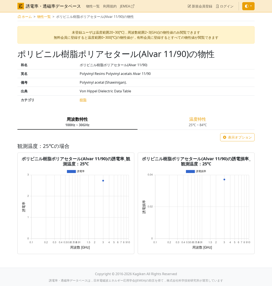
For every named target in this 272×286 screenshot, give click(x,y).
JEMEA (125, 6)
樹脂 (83, 99)
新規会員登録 (201, 6)
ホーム (27, 16)
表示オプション (239, 137)
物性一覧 (93, 6)
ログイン (226, 6)
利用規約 (110, 6)
